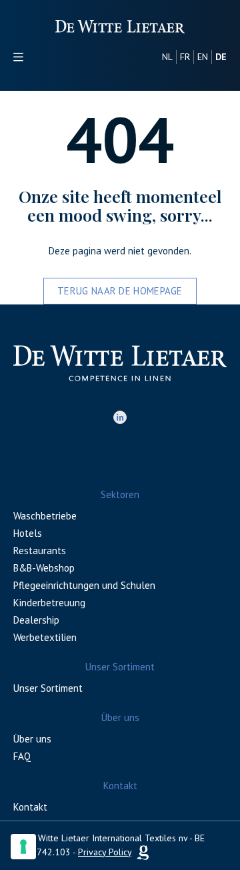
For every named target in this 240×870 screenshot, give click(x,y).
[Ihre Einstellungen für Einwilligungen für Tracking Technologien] (23, 846)
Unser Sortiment (48, 688)
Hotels (27, 533)
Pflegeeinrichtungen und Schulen (84, 585)
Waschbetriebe (45, 515)
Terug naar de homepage (120, 290)
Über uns (32, 738)
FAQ (22, 756)
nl (167, 57)
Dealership (36, 620)
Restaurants (39, 550)
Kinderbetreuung (49, 602)
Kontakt (30, 807)
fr (185, 57)
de (221, 57)
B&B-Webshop (44, 568)
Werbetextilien (45, 637)
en (202, 57)
